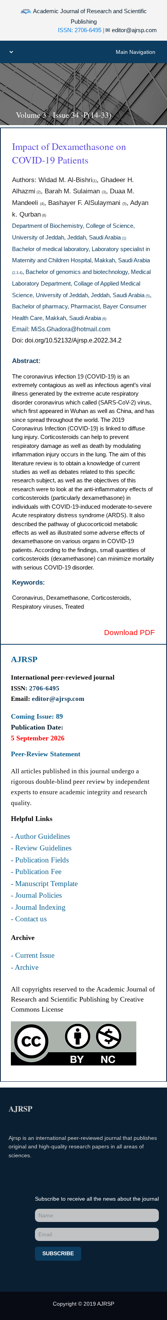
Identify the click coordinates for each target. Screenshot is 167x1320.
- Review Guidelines (41, 848)
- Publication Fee (36, 872)
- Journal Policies (36, 895)
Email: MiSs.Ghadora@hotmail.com (61, 329)
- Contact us (29, 919)
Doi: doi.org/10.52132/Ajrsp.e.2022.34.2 (67, 340)
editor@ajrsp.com (131, 30)
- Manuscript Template (44, 884)
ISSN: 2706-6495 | (81, 30)
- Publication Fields (40, 860)
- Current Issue (32, 955)
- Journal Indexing (38, 907)
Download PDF (129, 632)
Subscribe (58, 1253)
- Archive (24, 967)
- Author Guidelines (40, 836)
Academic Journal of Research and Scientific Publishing (89, 16)
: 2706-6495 (42, 688)
